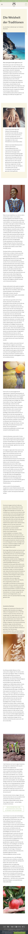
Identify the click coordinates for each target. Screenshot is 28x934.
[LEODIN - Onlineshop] (14, 4)
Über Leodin (17, 930)
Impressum (10, 930)
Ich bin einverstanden (19, 932)
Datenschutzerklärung (9, 929)
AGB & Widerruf (20, 929)
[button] (2, 4)
